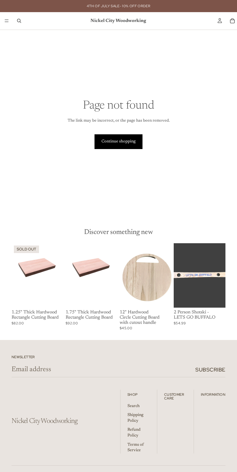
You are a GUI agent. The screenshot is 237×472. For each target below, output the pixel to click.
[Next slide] (57, 275)
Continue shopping (118, 142)
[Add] (216, 299)
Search (133, 406)
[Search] (19, 20)
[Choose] (108, 299)
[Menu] (6, 20)
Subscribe (210, 369)
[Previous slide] (18, 275)
